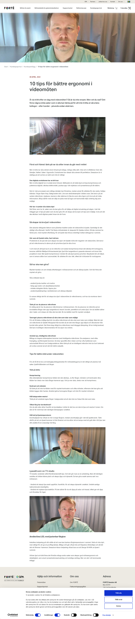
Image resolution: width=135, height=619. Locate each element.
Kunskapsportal (16, 67)
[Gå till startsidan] (9, 8)
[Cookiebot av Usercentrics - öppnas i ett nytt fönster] (12, 615)
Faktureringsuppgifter (78, 586)
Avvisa (118, 606)
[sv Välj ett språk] (129, 1)
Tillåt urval (118, 599)
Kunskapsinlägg (29, 67)
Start (6, 67)
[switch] (57, 615)
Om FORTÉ (74, 582)
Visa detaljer (106, 615)
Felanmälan (41, 582)
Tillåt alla (118, 593)
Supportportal (42, 586)
